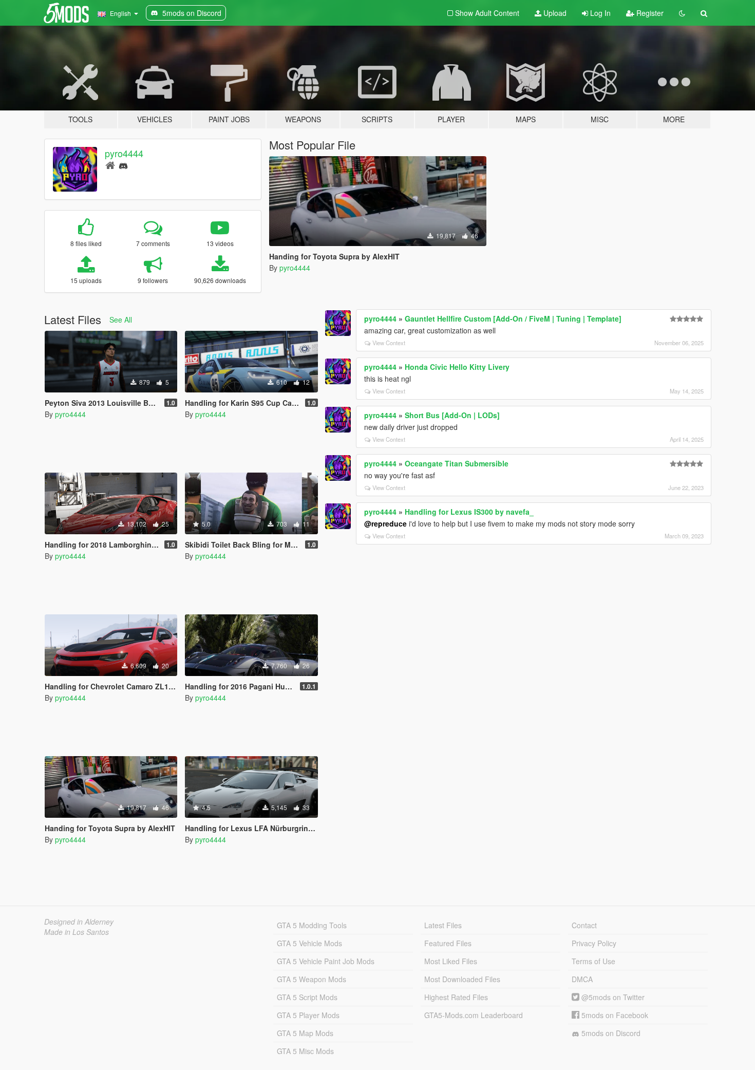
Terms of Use (593, 961)
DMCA (582, 979)
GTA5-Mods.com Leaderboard (473, 1015)
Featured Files (447, 943)
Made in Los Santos (76, 932)
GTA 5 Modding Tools (312, 925)
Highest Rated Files (456, 997)
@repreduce (385, 523)
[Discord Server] (123, 164)
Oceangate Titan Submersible (456, 463)
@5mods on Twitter (612, 997)
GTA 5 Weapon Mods (311, 979)
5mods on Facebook (613, 1015)
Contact (584, 925)
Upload (554, 13)
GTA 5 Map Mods (305, 1033)
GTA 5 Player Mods (308, 1015)
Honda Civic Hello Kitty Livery (457, 367)
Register (649, 13)
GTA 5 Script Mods (307, 997)
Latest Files (443, 925)
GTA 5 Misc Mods (305, 1051)
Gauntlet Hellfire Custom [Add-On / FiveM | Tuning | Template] (513, 318)
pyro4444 (124, 153)
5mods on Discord (609, 1033)
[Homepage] (110, 164)
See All (120, 319)
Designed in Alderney (79, 921)
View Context (388, 343)
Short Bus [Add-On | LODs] (452, 415)
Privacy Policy (594, 943)
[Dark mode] (682, 13)
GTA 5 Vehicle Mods (309, 943)
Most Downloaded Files (462, 979)
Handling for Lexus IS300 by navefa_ (469, 511)
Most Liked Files (450, 961)
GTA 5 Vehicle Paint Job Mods (325, 961)
